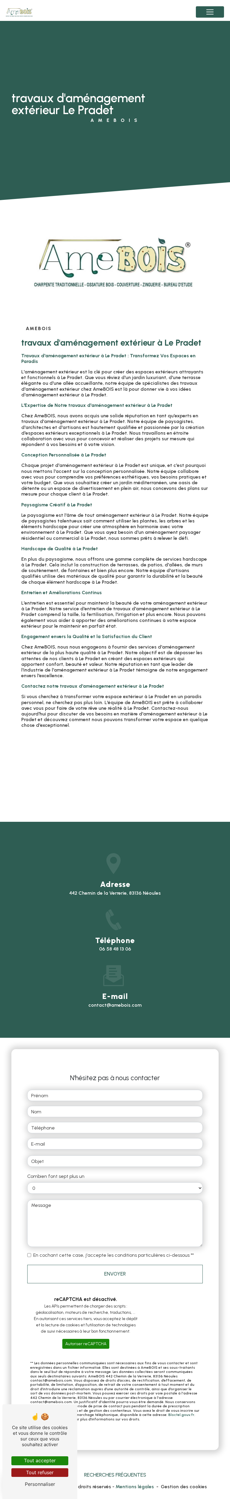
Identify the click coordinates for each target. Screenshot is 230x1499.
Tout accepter (40, 1460)
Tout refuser (40, 1472)
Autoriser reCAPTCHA (85, 1343)
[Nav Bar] (210, 12)
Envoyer (115, 1274)
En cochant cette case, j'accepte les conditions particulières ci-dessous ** (113, 1255)
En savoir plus (63, 753)
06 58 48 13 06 (115, 949)
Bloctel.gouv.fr (181, 1415)
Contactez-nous (66, 777)
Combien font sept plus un (55, 1176)
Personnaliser (40, 1484)
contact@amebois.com (115, 1005)
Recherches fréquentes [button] (115, 1475)
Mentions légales (135, 1486)
